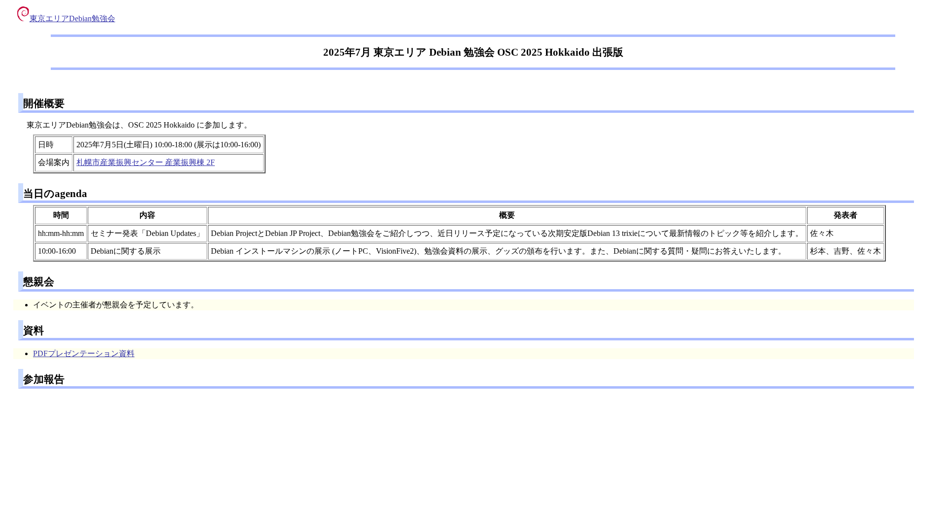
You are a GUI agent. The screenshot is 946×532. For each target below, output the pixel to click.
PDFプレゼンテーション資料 (84, 353)
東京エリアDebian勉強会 (72, 18)
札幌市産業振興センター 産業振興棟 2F (145, 162)
